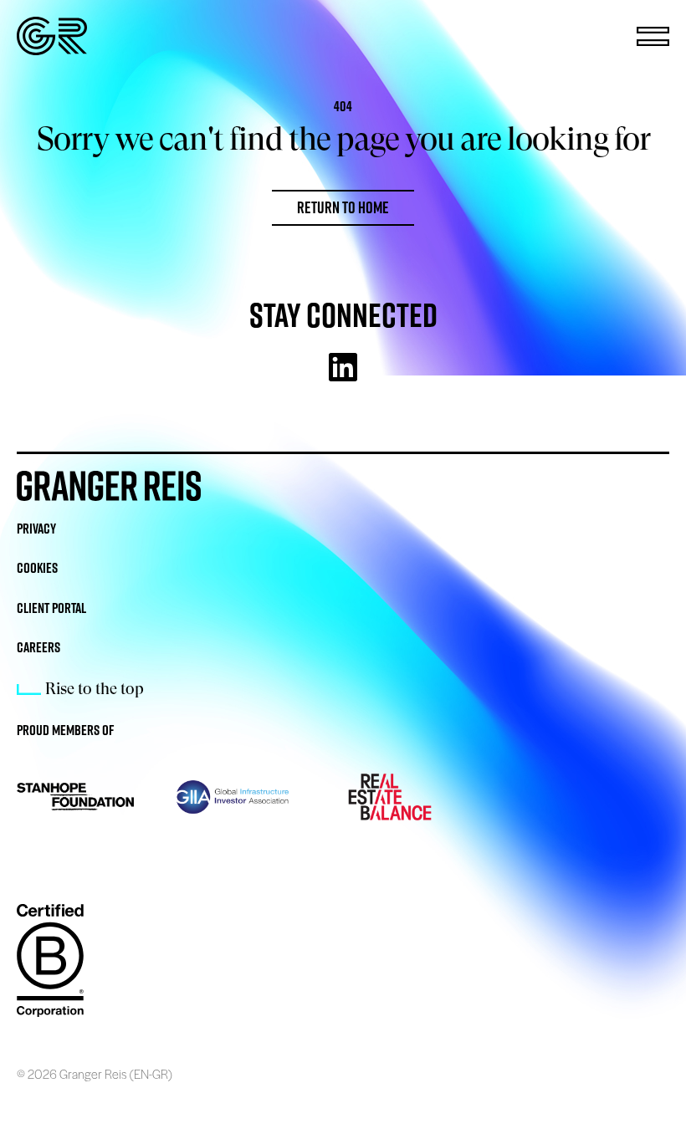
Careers (38, 647)
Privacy (36, 528)
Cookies (37, 568)
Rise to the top (94, 688)
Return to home (343, 207)
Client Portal (51, 608)
